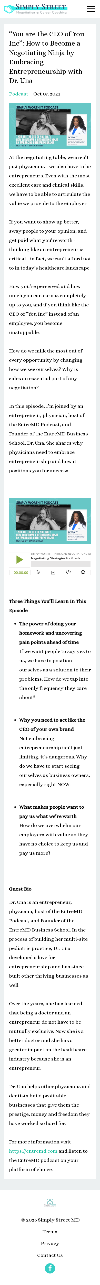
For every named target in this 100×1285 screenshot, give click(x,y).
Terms (50, 1232)
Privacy (50, 1243)
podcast (18, 94)
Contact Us (50, 1255)
